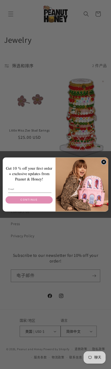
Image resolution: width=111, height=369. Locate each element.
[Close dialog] (103, 162)
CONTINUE (28, 199)
